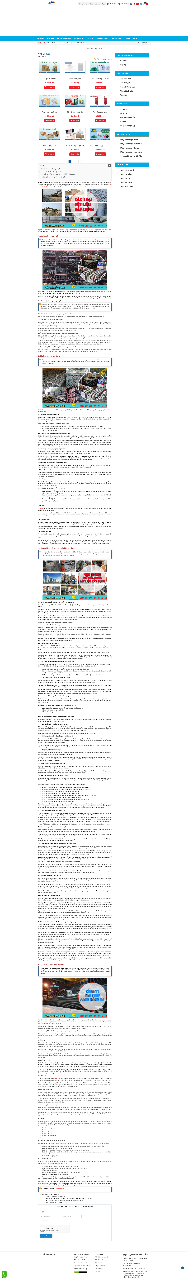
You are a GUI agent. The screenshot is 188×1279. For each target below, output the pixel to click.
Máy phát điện (123, 134)
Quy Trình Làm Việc (80, 1257)
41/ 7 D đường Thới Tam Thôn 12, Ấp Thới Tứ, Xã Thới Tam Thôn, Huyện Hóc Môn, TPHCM (135, 1273)
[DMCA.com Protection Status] (80, 1272)
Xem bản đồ (135, 1277)
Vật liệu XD (122, 104)
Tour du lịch (122, 165)
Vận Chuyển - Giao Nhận (82, 1266)
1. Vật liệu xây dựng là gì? (50, 169)
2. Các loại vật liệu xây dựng (51, 171)
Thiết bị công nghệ (125, 55)
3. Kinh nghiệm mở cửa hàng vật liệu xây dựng (58, 174)
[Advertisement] (94, 21)
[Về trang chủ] (52, 3)
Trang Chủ (89, 48)
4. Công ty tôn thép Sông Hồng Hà (53, 177)
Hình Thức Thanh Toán (81, 1263)
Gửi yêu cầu (46, 1235)
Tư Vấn (97, 1272)
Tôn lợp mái (122, 73)
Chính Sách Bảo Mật (80, 1269)
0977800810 (113, 4)
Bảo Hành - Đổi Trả (80, 1260)
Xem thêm (50, 87)
